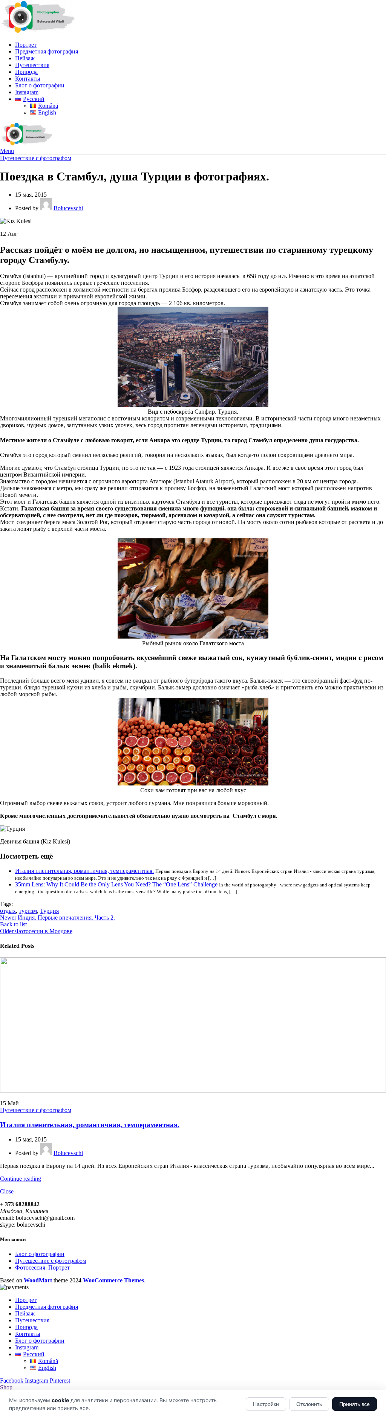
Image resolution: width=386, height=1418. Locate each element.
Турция (49, 911)
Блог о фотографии (39, 1254)
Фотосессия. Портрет (42, 1267)
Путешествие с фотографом (35, 158)
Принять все (354, 1404)
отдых (8, 911)
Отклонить (309, 1404)
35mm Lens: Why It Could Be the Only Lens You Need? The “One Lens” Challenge (116, 884)
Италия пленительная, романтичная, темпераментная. (84, 871)
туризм (28, 911)
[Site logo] (37, 32)
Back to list (13, 924)
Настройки (266, 1404)
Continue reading (20, 1178)
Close (7, 1191)
